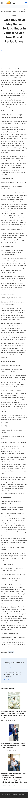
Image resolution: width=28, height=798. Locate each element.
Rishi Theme (15, 796)
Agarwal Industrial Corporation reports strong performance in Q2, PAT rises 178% (13, 674)
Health (14, 15)
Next (5, 679)
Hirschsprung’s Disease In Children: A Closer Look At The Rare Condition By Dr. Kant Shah (13, 746)
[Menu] (26, 2)
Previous (8, 667)
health (11, 652)
